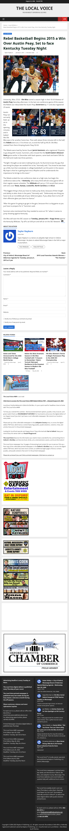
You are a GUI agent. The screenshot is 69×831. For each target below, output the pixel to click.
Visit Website (24, 247)
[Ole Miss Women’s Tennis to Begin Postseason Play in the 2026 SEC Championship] (56, 344)
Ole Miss (16, 347)
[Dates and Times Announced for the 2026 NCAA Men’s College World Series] (13, 344)
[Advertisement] (34, 617)
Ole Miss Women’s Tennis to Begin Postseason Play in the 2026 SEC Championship (55, 357)
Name (5, 299)
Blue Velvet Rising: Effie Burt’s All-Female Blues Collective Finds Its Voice (50, 743)
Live (64, 19)
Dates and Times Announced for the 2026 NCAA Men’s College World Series (12, 357)
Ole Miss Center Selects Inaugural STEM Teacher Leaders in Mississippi (51, 697)
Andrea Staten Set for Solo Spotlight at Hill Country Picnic (50, 711)
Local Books (38, 345)
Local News (29, 347)
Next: (51, 255)
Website (5, 312)
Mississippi (29, 349)
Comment (7, 275)
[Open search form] (56, 19)
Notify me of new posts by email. (15, 322)
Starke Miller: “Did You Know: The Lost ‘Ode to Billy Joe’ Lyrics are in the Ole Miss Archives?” (51, 727)
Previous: (18, 256)
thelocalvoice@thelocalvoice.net (52, 812)
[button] (3, 19)
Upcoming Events (9, 349)
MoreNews (63, 827)
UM (40, 349)
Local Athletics (7, 33)
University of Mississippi (10, 362)
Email (5, 305)
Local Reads (37, 347)
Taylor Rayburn (9, 52)
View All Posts (38, 247)
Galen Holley (46, 680)
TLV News (28, 371)
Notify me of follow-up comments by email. (18, 319)
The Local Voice (34, 8)
